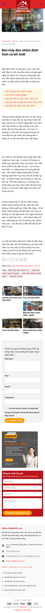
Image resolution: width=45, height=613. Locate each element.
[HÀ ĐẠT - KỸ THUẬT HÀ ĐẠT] (23, 7)
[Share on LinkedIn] (25, 260)
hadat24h (23, 607)
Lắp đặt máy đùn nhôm (22, 266)
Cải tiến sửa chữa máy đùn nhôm (20, 105)
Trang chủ (6, 41)
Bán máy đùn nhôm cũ (18, 270)
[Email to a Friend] (17, 260)
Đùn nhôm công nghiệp (16, 95)
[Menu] (3, 4)
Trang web (9, 397)
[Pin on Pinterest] (21, 260)
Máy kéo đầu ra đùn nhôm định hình (22, 98)
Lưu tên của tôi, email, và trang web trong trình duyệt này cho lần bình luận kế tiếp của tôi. (22, 412)
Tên (7, 376)
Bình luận (9, 359)
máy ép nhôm (16, 276)
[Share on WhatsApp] (4, 260)
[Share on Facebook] (8, 260)
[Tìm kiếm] (42, 4)
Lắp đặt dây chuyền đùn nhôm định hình (24, 102)
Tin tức (15, 41)
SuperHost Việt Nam (22, 610)
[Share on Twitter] (12, 260)
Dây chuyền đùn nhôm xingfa (19, 91)
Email (8, 387)
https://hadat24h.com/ (15, 561)
